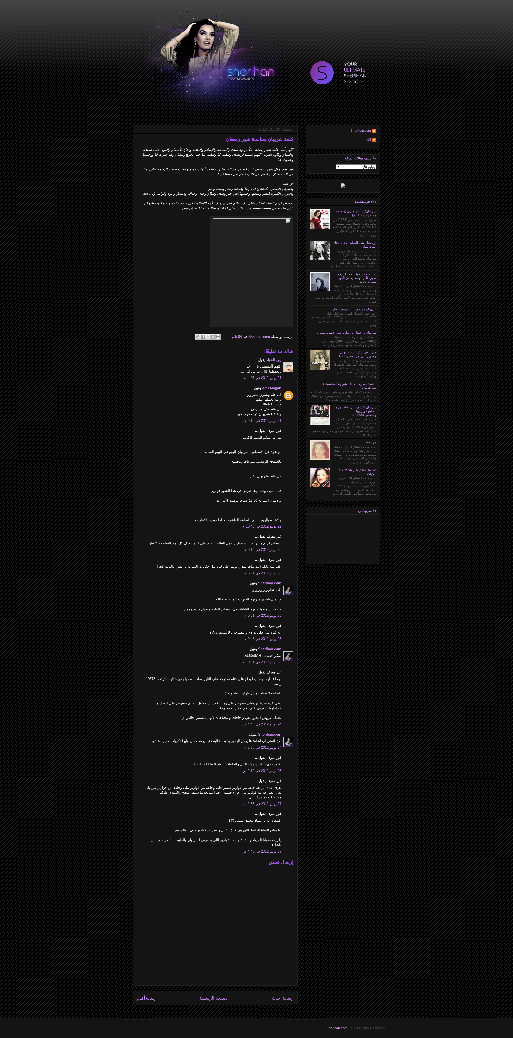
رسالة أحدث (282, 998)
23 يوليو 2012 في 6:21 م (262, 573)
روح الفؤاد (273, 360)
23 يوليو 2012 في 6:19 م (262, 550)
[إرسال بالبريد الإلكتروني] (218, 337)
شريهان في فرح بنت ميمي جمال (354, 309)
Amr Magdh (271, 388)
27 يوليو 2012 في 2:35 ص (261, 804)
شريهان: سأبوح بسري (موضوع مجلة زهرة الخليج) (356, 213)
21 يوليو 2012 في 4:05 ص (261, 378)
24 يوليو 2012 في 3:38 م (262, 748)
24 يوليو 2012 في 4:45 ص (261, 724)
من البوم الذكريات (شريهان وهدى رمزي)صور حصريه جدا (357, 354)
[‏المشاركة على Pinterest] (197, 337)
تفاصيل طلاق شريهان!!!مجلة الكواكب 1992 (357, 471)
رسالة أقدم (147, 998)
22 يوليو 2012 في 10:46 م (262, 526)
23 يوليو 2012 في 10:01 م (262, 662)
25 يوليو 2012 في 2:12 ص (261, 771)
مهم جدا (371, 442)
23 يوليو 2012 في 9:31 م (262, 616)
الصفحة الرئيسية (214, 998)
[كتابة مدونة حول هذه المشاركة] (213, 337)
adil (368, 140)
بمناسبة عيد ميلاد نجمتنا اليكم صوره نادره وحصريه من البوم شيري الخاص (356, 278)
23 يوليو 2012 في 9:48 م (262, 639)
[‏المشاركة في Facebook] (202, 337)
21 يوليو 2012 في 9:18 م (262, 421)
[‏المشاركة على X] (208, 337)
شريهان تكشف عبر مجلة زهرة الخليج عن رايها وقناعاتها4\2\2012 (356, 411)
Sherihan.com (258, 337)
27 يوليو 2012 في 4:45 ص (261, 851)
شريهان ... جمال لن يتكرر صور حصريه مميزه (346, 332)
